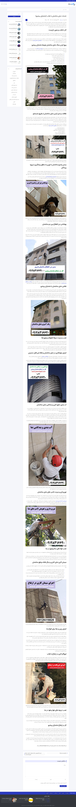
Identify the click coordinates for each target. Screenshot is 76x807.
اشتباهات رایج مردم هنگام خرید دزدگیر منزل (13, 36)
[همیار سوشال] (71, 4)
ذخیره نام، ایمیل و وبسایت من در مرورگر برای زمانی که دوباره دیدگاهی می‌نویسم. (53, 783)
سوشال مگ (67, 793)
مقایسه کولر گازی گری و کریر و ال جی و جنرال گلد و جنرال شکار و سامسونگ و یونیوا (13, 28)
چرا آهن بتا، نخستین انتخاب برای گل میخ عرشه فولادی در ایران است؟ (13, 32)
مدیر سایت (61, 20)
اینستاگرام (56, 793)
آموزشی (47, 793)
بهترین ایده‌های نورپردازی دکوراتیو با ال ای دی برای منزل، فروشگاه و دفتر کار (13, 45)
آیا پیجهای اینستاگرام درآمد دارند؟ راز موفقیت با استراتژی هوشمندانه (13, 61)
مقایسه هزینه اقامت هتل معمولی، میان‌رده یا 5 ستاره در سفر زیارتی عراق (13, 53)
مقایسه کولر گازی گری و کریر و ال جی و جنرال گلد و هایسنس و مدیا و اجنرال (13, 24)
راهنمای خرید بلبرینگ (63, 753)
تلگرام (60, 793)
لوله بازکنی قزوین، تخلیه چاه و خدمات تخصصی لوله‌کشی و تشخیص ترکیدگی (13, 57)
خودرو (63, 793)
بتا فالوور (14, 80)
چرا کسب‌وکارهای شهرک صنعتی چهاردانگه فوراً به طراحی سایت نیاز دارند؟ (13, 40)
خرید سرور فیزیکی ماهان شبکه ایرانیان (13, 49)
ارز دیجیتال (51, 793)
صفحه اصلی (65, 9)
